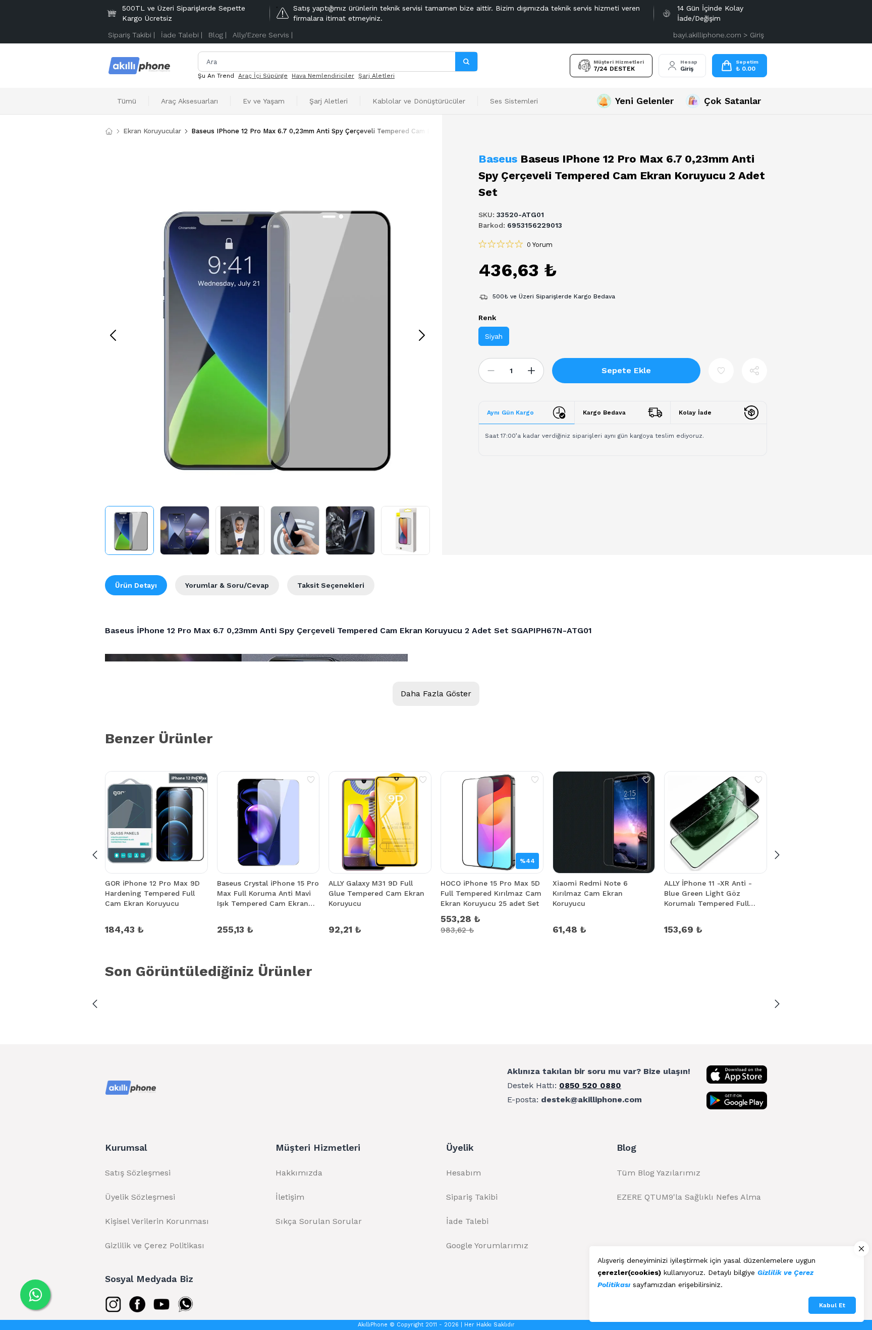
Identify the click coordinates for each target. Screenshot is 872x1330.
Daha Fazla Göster (436, 693)
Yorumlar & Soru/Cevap (227, 585)
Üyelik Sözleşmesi (140, 1197)
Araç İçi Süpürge (263, 75)
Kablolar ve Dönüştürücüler (418, 101)
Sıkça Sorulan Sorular (319, 1221)
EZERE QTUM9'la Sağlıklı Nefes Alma (689, 1197)
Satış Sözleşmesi (138, 1173)
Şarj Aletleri (376, 75)
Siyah (494, 336)
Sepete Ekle (626, 370)
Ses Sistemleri (514, 101)
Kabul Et (832, 1305)
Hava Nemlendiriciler (323, 75)
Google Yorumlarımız (487, 1245)
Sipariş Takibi (472, 1197)
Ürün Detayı (136, 585)
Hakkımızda (299, 1173)
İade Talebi (467, 1221)
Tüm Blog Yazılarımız (658, 1173)
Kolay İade (695, 412)
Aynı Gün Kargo (510, 412)
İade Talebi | (181, 35)
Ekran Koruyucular (152, 131)
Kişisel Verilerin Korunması (157, 1221)
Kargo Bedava (604, 412)
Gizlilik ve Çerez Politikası (154, 1245)
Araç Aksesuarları (189, 101)
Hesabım (463, 1173)
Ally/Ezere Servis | (263, 35)
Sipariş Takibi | (131, 35)
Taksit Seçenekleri (330, 585)
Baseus (497, 158)
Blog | (217, 35)
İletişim (290, 1197)
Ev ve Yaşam (264, 101)
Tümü (126, 101)
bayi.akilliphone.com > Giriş (718, 35)
